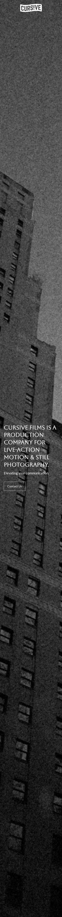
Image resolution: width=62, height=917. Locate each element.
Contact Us (14, 486)
